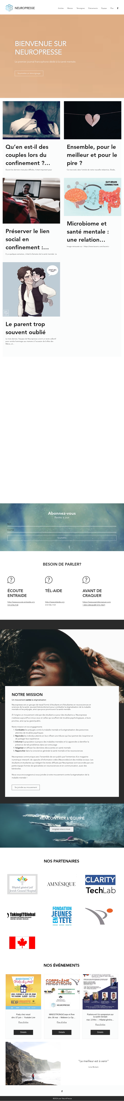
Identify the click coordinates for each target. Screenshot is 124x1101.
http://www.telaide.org (54, 602)
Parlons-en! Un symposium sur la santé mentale (100, 1015)
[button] (33, 1063)
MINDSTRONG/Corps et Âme (62, 1014)
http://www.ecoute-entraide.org (21, 602)
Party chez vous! (23, 1014)
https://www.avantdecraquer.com (97, 602)
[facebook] (117, 8)
